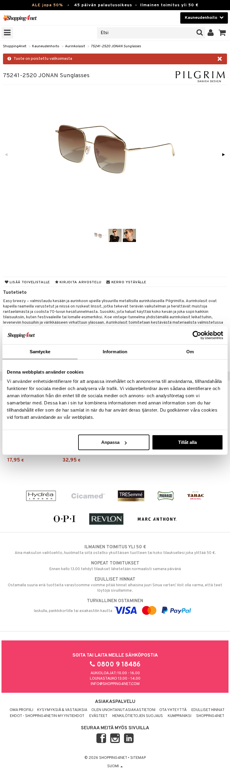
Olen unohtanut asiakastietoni (123, 710)
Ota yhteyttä (173, 710)
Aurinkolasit (75, 46)
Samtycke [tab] (40, 351)
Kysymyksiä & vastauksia (62, 710)
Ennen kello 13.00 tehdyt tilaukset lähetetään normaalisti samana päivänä (115, 566)
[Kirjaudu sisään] (210, 33)
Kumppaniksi (179, 716)
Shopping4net (14, 46)
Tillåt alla (187, 442)
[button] (222, 33)
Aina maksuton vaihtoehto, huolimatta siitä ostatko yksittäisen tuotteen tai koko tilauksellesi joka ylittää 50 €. (115, 549)
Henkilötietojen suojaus (137, 716)
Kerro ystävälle (128, 282)
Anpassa (110, 442)
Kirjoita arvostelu (80, 282)
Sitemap (138, 758)
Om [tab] (190, 351)
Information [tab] (115, 351)
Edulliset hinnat (208, 710)
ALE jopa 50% (47, 5)
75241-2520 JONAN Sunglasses (116, 46)
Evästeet (98, 716)
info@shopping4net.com (115, 684)
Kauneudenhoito (45, 46)
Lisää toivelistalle (29, 282)
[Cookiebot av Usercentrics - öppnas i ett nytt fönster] (197, 335)
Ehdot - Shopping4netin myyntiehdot (47, 716)
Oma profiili (21, 710)
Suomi (113, 766)
